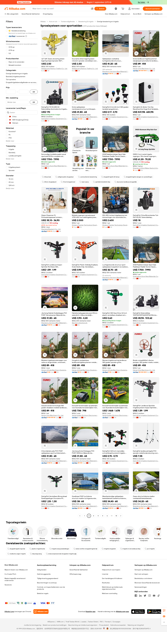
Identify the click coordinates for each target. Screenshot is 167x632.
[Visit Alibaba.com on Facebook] (136, 595)
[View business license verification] (104, 628)
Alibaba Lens (9, 611)
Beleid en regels (42, 593)
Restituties (106, 583)
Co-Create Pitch (10, 574)
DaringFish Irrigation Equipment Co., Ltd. (54, 119)
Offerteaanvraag (75, 574)
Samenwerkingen (141, 587)
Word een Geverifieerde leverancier (147, 583)
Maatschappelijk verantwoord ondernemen (15, 579)
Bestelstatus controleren (143, 578)
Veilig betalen (41, 570)
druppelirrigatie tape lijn (17, 549)
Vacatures (8, 585)
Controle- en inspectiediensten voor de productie (51, 588)
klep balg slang (37, 554)
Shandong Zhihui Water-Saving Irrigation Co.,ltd (146, 168)
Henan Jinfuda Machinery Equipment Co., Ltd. (54, 370)
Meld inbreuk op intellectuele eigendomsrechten (112, 588)
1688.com (60, 622)
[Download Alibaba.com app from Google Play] (154, 611)
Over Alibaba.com (11, 565)
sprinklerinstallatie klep (102, 182)
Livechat (105, 574)
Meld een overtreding (109, 593)
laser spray (85, 182)
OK (34, 92)
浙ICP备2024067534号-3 (141, 628)
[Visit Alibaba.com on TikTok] (158, 595)
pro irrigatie (151, 549)
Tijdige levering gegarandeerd (47, 578)
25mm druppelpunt (50, 182)
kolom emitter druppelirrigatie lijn (86, 549)
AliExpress (51, 622)
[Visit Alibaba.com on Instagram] (149, 595)
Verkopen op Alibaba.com (143, 570)
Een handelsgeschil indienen (112, 578)
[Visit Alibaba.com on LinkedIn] (140, 595)
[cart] (123, 9)
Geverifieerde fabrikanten (79, 570)
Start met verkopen (141, 574)
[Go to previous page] (80, 516)
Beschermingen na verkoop (47, 583)
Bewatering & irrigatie (85, 21)
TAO (101, 622)
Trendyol (108, 622)
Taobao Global (93, 622)
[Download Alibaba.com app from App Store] (138, 611)
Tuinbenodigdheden (68, 21)
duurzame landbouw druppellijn (127, 182)
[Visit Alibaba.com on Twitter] (145, 595)
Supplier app (90, 611)
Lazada (83, 622)
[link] (164, 610)
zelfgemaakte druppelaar (66, 177)
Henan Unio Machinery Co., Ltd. (144, 68)
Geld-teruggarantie (44, 574)
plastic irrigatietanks (38, 549)
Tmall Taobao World (72, 622)
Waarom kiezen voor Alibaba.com (16, 570)
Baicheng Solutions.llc (79, 323)
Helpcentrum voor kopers (111, 570)
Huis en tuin (53, 21)
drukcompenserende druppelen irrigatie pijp (62, 554)
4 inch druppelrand (69, 182)
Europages (116, 622)
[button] (92, 8)
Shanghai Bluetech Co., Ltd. (51, 229)
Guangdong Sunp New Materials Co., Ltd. (54, 166)
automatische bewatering (88, 177)
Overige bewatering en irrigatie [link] (108, 21)
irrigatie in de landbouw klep (131, 549)
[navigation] (22, 269)
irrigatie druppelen (110, 549)
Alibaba (43, 21)
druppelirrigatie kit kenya (111, 177)
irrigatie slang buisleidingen (60, 549)
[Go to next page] (121, 516)
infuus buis (47, 177)
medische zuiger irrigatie (18, 554)
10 (116, 516)
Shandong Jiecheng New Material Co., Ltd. (115, 71)
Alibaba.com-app (122, 611)
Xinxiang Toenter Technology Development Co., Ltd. (85, 225)
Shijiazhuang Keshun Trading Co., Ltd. (54, 68)
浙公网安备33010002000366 (120, 628)
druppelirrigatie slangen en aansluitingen (139, 177)
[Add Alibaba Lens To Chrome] (41, 611)
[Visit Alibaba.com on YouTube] (154, 595)
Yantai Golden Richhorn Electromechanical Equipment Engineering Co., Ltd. (85, 415)
